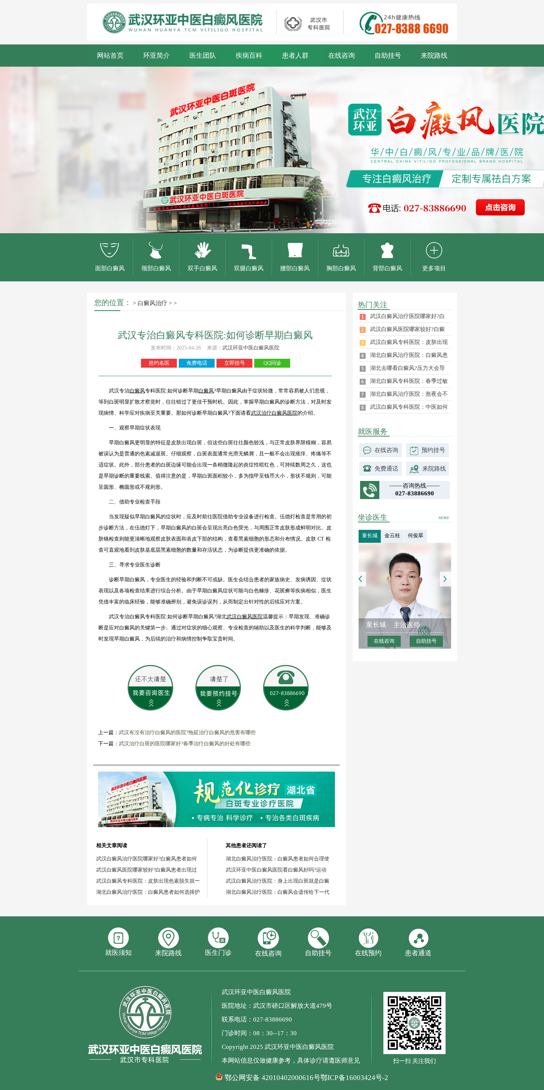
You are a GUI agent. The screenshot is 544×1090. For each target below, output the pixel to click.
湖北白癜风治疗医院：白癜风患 (409, 355)
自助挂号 (388, 55)
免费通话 (386, 468)
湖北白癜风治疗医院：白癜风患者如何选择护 (148, 892)
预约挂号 (433, 450)
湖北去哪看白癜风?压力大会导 (407, 368)
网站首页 (110, 55)
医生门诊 (218, 952)
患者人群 (295, 55)
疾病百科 (249, 55)
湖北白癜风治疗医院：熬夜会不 (409, 394)
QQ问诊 (272, 363)
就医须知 (118, 952)
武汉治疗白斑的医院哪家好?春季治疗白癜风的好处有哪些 (185, 743)
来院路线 (434, 55)
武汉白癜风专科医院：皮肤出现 (409, 342)
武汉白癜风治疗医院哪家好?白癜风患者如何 (146, 859)
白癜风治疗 (152, 303)
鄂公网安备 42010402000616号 (272, 1077)
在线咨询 (341, 55)
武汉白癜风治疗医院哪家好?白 (407, 316)
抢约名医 (159, 363)
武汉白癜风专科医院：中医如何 (409, 407)
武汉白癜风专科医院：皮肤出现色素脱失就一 (148, 881)
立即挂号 (234, 363)
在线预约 (368, 953)
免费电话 (197, 363)
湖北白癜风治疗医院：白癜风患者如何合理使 (277, 859)
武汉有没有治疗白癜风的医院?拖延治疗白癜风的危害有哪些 (187, 732)
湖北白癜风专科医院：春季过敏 (409, 381)
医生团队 (202, 55)
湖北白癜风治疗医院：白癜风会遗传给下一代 (277, 892)
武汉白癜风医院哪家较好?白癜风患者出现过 (146, 870)
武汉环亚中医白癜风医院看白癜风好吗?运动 (276, 870)
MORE (444, 518)
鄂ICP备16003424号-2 (354, 1077)
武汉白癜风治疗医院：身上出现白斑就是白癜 (277, 881)
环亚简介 (156, 55)
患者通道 (418, 953)
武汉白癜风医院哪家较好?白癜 (407, 329)
